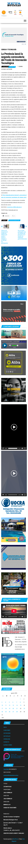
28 (17, 711)
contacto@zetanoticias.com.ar (11, 775)
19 (9, 708)
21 (17, 708)
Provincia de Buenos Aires (14, 220)
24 (2, 711)
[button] (14, 293)
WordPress (15, 839)
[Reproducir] (3, 448)
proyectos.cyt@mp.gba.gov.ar (14, 207)
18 (6, 708)
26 (9, 711)
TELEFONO (6, 769)
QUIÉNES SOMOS (8, 745)
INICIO (5, 727)
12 (9, 705)
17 (2, 708)
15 (20, 705)
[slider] (12, 448)
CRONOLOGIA (7, 739)
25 (6, 711)
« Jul (2, 717)
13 (13, 705)
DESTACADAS (7, 733)
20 (13, 708)
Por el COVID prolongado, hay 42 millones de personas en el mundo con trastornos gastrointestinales (22, 235)
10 (2, 705)
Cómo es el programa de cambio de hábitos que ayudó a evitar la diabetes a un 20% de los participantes (4, 237)
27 (13, 711)
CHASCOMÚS (7, 730)
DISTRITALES (7, 736)
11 (6, 705)
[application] (14, 293)
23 (24, 708)
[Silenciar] (22, 448)
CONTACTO (6, 742)
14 (17, 705)
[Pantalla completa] (25, 448)
